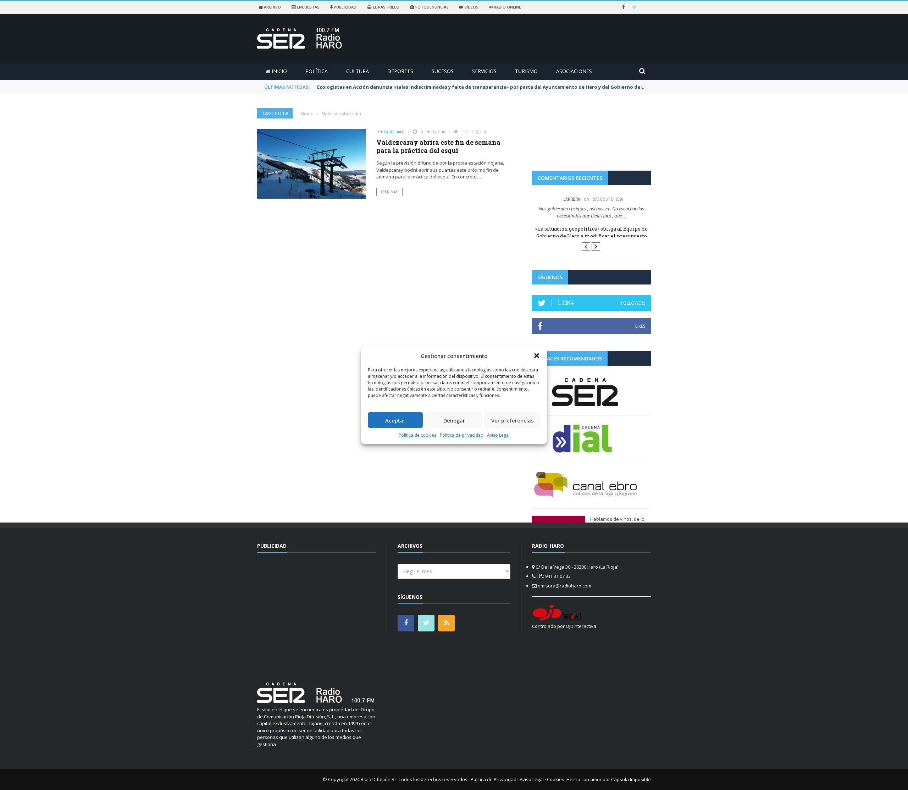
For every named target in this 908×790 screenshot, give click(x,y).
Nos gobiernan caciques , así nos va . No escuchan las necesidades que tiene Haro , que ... (591, 212)
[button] (536, 355)
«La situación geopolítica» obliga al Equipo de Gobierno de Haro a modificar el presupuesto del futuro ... (591, 236)
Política (316, 71)
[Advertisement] (316, 613)
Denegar (454, 420)
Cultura (357, 71)
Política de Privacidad (493, 779)
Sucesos (443, 71)
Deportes (400, 71)
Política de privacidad (461, 435)
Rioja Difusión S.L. (380, 779)
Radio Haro (394, 131)
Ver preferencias (512, 420)
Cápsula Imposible (631, 779)
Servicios (484, 71)
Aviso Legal (498, 435)
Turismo (526, 71)
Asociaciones (574, 71)
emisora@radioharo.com (564, 585)
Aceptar (395, 420)
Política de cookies (417, 435)
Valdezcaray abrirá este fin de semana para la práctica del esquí (438, 146)
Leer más (389, 191)
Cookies (555, 779)
